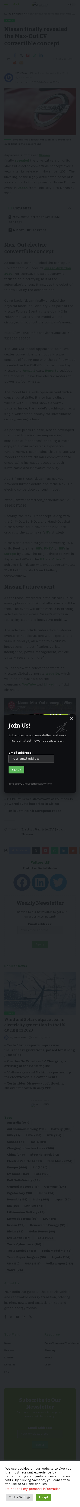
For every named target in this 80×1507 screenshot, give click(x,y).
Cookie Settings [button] (19, 1497)
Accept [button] (43, 1497)
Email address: (20, 753)
